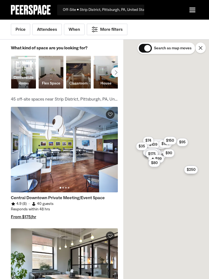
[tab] (60, 188)
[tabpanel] (64, 149)
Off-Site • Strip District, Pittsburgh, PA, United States (103, 9)
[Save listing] (110, 114)
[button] (182, 142)
